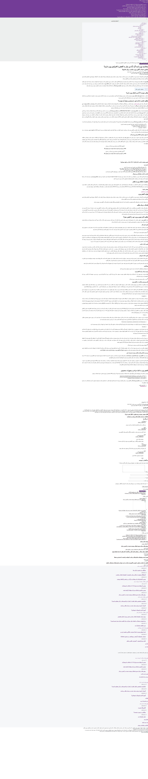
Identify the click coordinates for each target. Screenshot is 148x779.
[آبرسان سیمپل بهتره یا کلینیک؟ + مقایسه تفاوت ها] (137, 528)
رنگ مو (139, 27)
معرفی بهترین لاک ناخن (138, 30)
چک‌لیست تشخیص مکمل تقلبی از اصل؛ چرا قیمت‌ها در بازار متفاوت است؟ (131, 16)
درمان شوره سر (140, 52)
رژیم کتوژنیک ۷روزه (144, 701)
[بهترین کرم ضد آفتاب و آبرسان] (141, 519)
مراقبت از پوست (143, 31)
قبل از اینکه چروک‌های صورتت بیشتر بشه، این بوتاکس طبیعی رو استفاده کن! (131, 526)
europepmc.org (143, 386)
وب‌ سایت (146, 480)
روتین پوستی (141, 32)
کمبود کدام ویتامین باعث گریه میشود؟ (138, 15)
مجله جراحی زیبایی (142, 53)
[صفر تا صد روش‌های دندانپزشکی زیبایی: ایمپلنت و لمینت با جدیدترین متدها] (146, 555)
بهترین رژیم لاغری (144, 191)
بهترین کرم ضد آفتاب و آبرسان (140, 520)
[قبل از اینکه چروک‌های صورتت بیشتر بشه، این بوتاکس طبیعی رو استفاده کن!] (133, 525)
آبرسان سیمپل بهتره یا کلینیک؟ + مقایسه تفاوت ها (136, 529)
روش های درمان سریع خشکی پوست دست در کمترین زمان (134, 8)
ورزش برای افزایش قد (143, 676)
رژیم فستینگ (140, 44)
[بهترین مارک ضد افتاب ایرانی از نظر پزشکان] (142, 512)
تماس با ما (144, 58)
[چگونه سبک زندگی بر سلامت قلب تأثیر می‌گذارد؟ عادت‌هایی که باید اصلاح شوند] (136, 549)
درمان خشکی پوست (139, 38)
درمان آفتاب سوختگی (139, 33)
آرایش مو (141, 25)
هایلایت (146, 698)
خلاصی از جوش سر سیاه (136, 35)
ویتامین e (141, 49)
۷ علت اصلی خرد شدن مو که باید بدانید (138, 14)
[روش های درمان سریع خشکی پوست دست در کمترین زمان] (143, 498)
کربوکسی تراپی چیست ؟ (138, 56)
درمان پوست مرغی (139, 40)
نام (147, 474)
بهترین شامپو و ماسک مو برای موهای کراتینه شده (136, 7)
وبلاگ (140, 63)
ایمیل (146, 477)
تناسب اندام (144, 41)
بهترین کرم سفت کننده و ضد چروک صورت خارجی (136, 516)
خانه (147, 62)
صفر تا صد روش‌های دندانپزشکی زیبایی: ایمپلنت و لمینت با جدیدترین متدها (131, 557)
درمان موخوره (140, 51)
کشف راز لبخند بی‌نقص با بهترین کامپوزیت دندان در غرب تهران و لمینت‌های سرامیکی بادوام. (127, 562)
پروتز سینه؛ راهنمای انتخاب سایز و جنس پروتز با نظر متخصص (134, 5)
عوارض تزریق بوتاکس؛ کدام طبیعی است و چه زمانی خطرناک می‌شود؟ (132, 11)
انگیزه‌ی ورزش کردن (139, 42)
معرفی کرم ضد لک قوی (138, 39)
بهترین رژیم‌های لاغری (139, 43)
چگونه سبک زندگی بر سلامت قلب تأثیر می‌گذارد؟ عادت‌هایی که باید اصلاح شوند (130, 551)
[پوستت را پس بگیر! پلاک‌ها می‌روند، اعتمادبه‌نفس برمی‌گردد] (143, 522)
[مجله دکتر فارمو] (115, 20)
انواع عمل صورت (140, 55)
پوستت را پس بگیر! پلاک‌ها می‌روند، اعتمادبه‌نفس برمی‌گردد (134, 523)
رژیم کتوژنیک (140, 45)
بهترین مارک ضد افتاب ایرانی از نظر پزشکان (137, 12)
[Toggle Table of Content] (145, 89)
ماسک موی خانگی (139, 50)
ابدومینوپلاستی (140, 57)
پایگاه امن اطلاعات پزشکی (143, 725)
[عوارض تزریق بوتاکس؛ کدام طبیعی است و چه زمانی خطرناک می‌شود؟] (139, 509)
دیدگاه (146, 471)
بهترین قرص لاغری (144, 673)
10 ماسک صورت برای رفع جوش (135, 37)
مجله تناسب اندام (143, 62)
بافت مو (139, 28)
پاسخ (145, 427)
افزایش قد (146, 719)
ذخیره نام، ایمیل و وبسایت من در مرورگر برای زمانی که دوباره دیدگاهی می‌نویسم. (131, 483)
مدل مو (146, 646)
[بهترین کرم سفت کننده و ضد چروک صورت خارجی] (136, 515)
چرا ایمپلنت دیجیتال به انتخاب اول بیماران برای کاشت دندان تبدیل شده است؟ (131, 9)
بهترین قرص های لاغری (138, 46)
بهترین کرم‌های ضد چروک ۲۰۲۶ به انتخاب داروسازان (136, 4)
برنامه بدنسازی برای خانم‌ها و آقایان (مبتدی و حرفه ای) (135, 493)
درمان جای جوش (140, 34)
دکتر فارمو (146, 72)
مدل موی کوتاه (145, 722)
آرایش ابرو (141, 29)
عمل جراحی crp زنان (139, 54)
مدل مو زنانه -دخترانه (137, 26)
